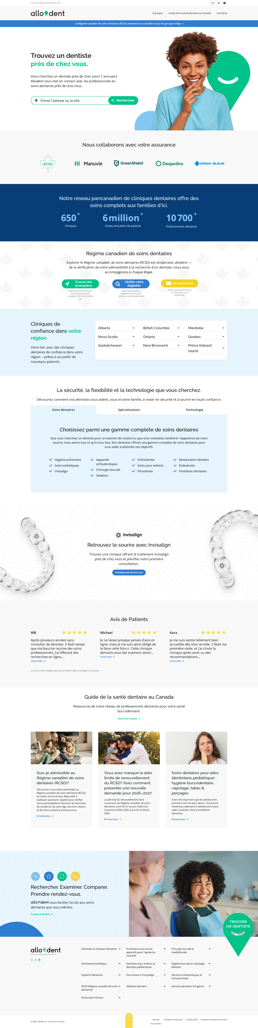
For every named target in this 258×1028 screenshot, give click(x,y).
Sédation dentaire (136, 986)
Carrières (222, 13)
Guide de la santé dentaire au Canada (190, 13)
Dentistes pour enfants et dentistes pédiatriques (140, 965)
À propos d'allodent (40, 914)
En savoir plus (183, 283)
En (219, 3)
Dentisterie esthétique (94, 963)
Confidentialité (192, 1019)
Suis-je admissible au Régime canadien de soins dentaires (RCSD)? (60, 778)
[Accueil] (48, 13)
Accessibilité (156, 1023)
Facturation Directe (92, 997)
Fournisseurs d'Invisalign (140, 975)
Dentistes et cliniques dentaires (99, 948)
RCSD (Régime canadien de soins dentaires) (99, 988)
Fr (213, 3)
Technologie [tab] (194, 410)
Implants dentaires (92, 975)
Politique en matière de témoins (214, 1019)
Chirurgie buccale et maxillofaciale (182, 950)
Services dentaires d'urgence (187, 986)
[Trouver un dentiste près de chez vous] (46, 3)
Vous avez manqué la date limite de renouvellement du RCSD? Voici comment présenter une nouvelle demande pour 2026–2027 (128, 783)
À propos (158, 13)
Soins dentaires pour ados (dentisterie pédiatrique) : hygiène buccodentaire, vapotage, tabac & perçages (195, 783)
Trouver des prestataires (83, 283)
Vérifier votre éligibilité (134, 283)
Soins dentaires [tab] (63, 410)
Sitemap (155, 1019)
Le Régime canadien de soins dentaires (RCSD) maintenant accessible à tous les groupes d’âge (128, 23)
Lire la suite (36, 661)
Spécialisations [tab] (129, 410)
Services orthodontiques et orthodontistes (186, 976)
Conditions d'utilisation (173, 1019)
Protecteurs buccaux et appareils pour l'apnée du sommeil (140, 952)
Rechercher (125, 100)
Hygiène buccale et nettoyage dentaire (188, 965)
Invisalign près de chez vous (129, 572)
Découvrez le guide (127, 718)
